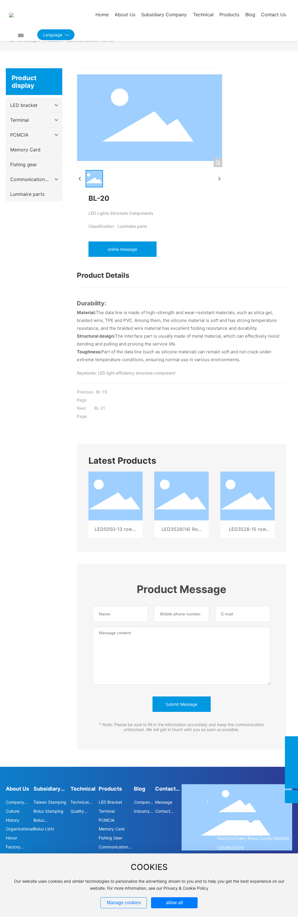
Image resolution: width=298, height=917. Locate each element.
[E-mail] (291, 755)
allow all (174, 902)
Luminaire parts (132, 226)
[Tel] (291, 742)
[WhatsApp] (291, 768)
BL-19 (101, 391)
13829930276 (230, 847)
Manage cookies (124, 902)
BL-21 (99, 408)
